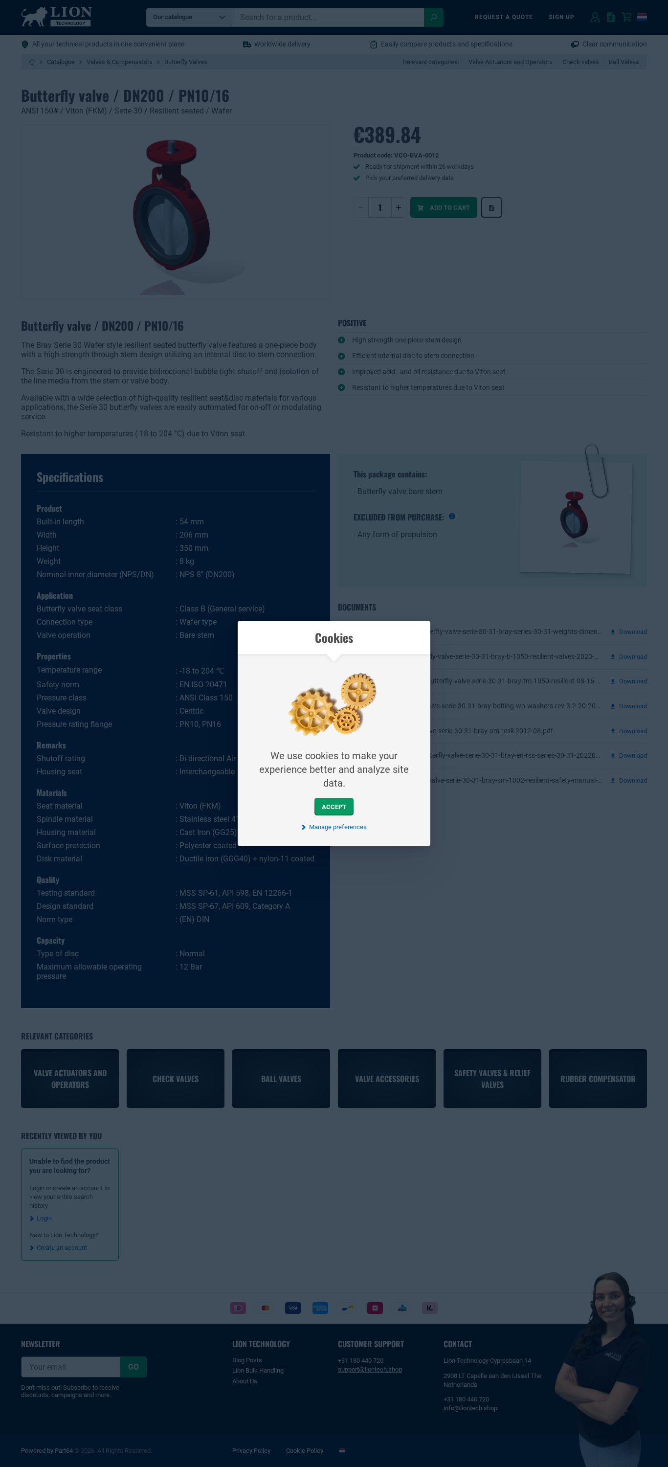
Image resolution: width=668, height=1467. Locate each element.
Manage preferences (337, 827)
